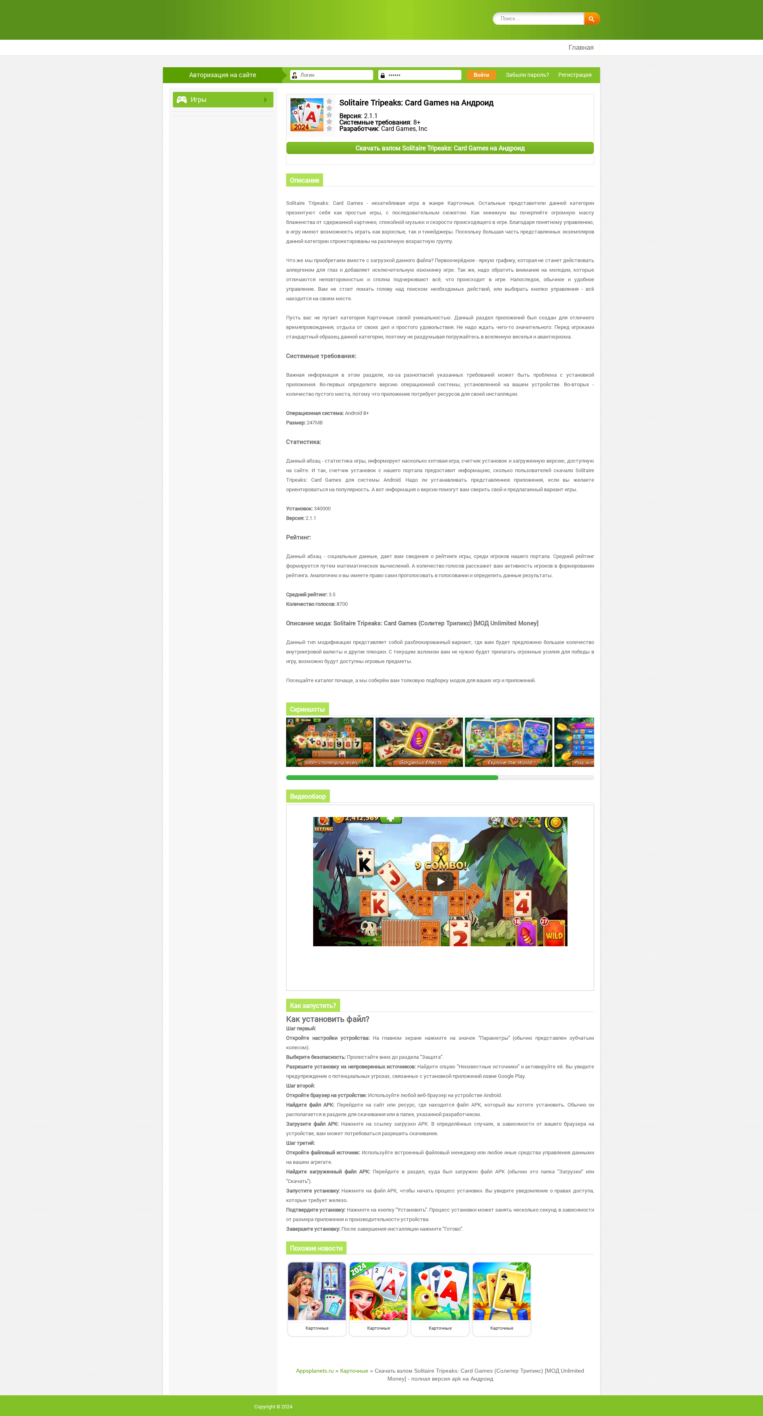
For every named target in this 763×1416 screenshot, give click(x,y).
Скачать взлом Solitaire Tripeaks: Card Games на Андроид (440, 148)
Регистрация (575, 74)
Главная (581, 47)
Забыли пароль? (527, 74)
